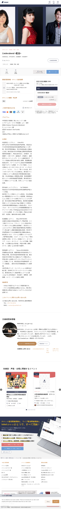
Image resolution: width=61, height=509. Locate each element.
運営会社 (43, 477)
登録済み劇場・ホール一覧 (27, 481)
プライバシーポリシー (46, 468)
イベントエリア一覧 (6, 470)
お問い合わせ (44, 481)
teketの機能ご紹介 (25, 472)
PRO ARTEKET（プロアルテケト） (10, 477)
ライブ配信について (26, 474)
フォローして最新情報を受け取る (27, 343)
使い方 (3, 472)
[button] (26, 409)
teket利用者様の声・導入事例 (28, 477)
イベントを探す (5, 465)
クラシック (5, 49)
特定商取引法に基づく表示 (47, 474)
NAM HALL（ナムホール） (25, 323)
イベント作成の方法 (26, 468)
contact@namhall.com (14, 305)
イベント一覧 (18, 457)
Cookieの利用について (46, 470)
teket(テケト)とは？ (26, 465)
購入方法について (28, 107)
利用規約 (43, 465)
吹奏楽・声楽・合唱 (14, 49)
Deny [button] (48, 501)
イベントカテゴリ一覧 (7, 468)
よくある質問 (5, 474)
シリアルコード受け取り (7, 479)
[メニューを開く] (58, 2)
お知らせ (43, 479)
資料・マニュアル (25, 479)
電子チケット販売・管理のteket (7, 457)
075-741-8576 (11, 303)
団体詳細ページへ (44, 343)
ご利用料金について (26, 470)
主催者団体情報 (53, 60)
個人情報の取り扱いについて (48, 472)
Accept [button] (56, 501)
